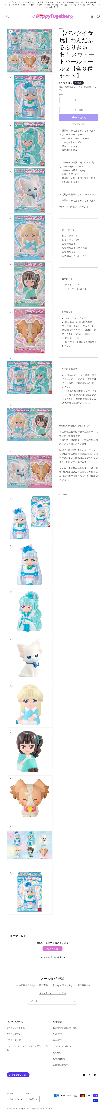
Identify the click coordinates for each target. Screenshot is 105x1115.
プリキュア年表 (14, 1034)
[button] (7, 16)
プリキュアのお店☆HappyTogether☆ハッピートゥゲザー (33, 1109)
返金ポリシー (59, 1040)
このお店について (61, 1065)
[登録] (74, 1001)
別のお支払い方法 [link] (79, 124)
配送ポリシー (59, 1034)
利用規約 (57, 1052)
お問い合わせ (59, 1058)
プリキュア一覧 (14, 1040)
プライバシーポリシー (63, 1046)
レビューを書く (52, 948)
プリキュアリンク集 (16, 1028)
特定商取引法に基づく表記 (65, 1028)
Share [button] (64, 494)
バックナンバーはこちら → (52, 993)
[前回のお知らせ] (5, 5)
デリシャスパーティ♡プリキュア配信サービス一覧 (29, 1048)
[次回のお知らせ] (100, 5)
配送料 (67, 87)
